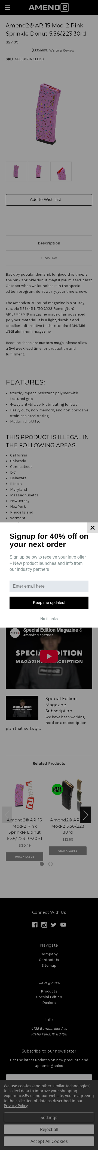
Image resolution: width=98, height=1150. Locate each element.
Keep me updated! (49, 602)
